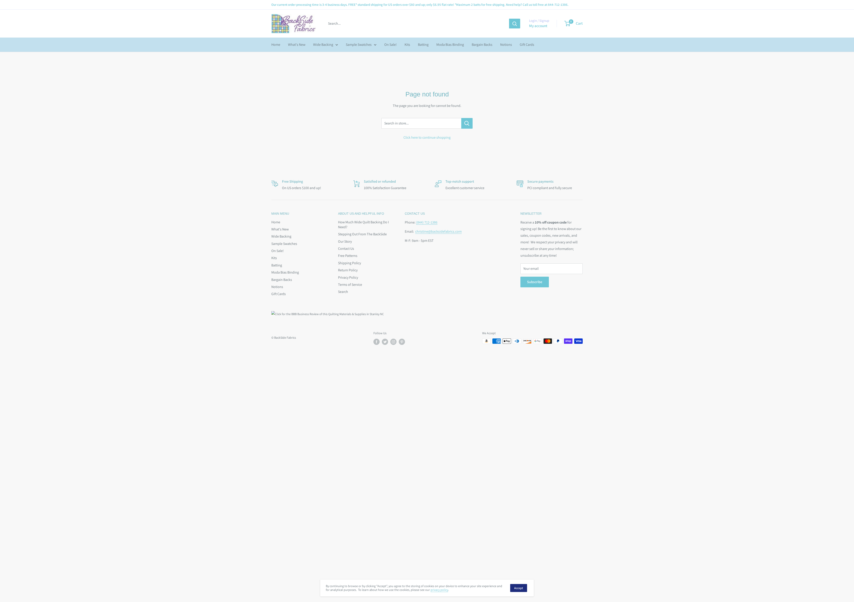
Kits (407, 44)
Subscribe (534, 282)
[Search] (514, 23)
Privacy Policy (348, 277)
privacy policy (439, 590)
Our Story (345, 241)
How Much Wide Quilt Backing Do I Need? (363, 224)
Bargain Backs (482, 44)
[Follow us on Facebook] (376, 341)
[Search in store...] (467, 123)
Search (343, 291)
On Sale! (390, 44)
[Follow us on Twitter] (385, 341)
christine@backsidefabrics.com (438, 231)
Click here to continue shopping (427, 137)
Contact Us (346, 248)
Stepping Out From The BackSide (362, 234)
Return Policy (348, 270)
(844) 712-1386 (426, 222)
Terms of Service (350, 284)
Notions (506, 44)
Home (275, 44)
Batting (423, 44)
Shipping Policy (349, 263)
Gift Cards (527, 44)
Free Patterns (347, 255)
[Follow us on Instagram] (393, 341)
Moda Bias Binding (450, 44)
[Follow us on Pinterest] (402, 341)
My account (538, 25)
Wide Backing (323, 44)
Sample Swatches (359, 44)
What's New (296, 44)
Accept (518, 588)
